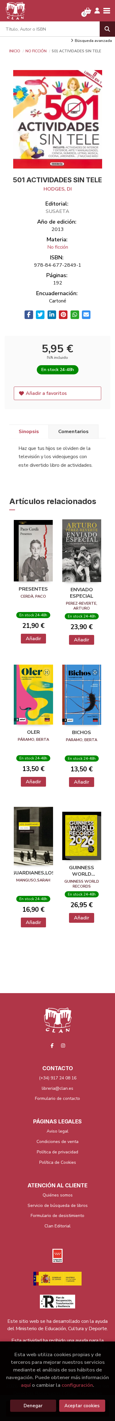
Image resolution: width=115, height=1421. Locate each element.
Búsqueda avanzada (93, 40)
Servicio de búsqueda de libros (58, 1205)
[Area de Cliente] (97, 11)
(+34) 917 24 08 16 (57, 1078)
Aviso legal (57, 1131)
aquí (26, 1385)
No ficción (36, 51)
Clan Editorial (57, 1226)
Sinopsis (29, 431)
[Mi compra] (87, 11)
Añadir (33, 638)
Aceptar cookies (82, 1406)
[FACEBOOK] (52, 1045)
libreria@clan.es (57, 1088)
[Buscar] (107, 29)
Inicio (14, 51)
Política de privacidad (57, 1152)
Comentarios (73, 431)
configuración (77, 1385)
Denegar (33, 1406)
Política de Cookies (57, 1162)
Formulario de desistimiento (57, 1216)
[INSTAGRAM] (62, 1045)
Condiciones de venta (57, 1142)
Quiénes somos (58, 1195)
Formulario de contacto (57, 1098)
